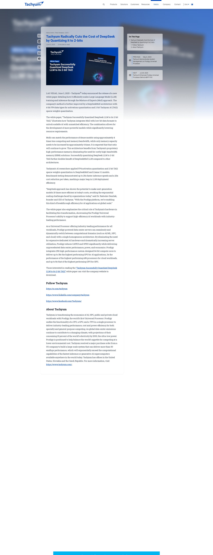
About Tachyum (137, 47)
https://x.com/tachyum (56, 288)
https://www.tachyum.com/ (59, 364)
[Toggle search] (104, 4)
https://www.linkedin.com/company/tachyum (67, 295)
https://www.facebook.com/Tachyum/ (64, 301)
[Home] (34, 4)
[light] (192, 4)
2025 (67, 33)
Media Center (50, 33)
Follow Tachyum (138, 45)
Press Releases (59, 33)
